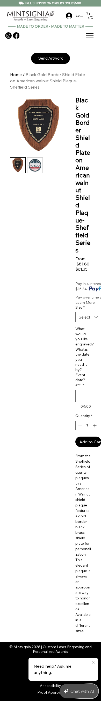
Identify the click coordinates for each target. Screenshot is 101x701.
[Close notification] (93, 662)
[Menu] (90, 35)
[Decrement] (79, 425)
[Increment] (95, 425)
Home (16, 74)
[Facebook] (16, 35)
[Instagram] (8, 35)
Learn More (85, 302)
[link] (90, 16)
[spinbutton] (87, 425)
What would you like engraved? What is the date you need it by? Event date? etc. (83, 356)
